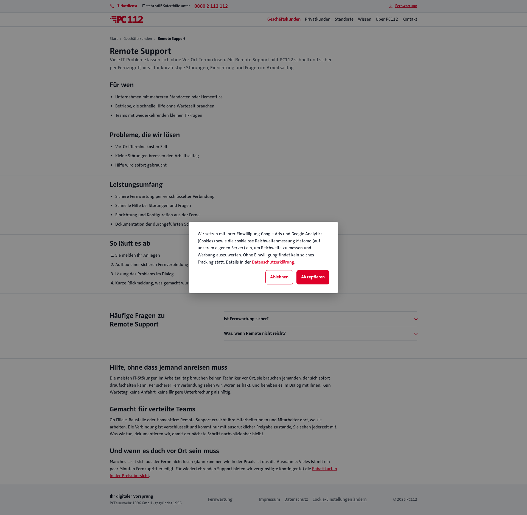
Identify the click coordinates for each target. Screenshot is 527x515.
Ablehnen (279, 277)
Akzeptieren (313, 277)
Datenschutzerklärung (273, 262)
